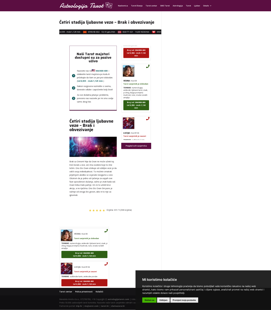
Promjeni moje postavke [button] (184, 300)
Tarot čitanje (137, 6)
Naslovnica (123, 6)
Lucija (126, 130)
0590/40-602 (99, 31)
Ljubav (197, 6)
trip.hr (79, 306)
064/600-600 (102, 70)
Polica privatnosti (84, 291)
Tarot (188, 6)
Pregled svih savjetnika (136, 145)
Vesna (126, 77)
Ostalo (206, 6)
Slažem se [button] (149, 300)
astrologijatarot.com (118, 299)
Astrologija (178, 6)
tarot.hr (105, 306)
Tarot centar (151, 6)
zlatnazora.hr (118, 306)
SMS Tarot (165, 6)
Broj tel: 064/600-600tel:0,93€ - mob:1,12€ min (136, 50)
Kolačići (99, 291)
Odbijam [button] (163, 300)
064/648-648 (59, 31)
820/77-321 (133, 31)
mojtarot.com (91, 306)
